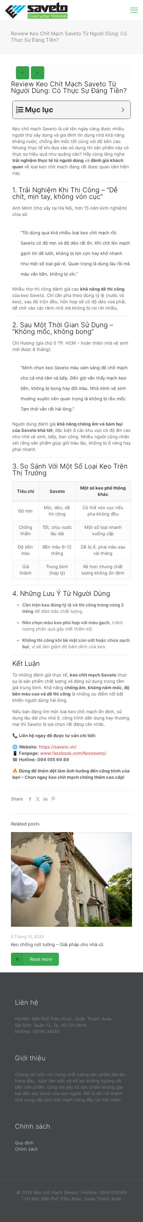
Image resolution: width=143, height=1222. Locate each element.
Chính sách (26, 1149)
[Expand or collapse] (123, 109)
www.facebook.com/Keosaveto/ (73, 753)
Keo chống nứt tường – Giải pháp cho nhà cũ (57, 944)
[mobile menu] (134, 10)
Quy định (24, 1142)
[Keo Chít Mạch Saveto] (36, 10)
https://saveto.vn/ (57, 746)
